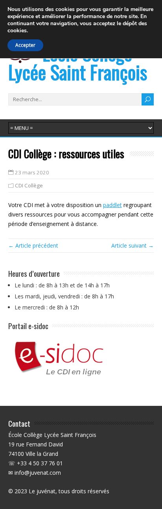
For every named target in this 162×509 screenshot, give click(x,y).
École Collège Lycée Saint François (77, 62)
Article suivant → (132, 245)
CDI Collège (29, 185)
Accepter (25, 45)
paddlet (112, 205)
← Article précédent (33, 245)
